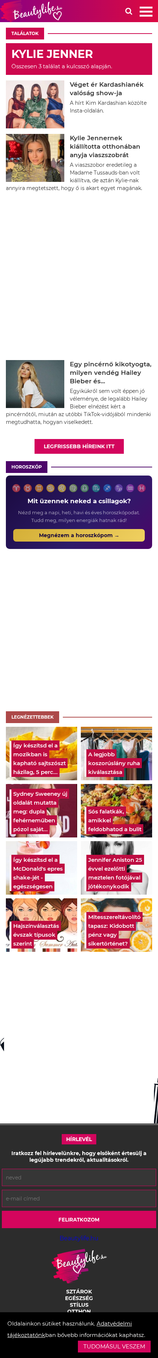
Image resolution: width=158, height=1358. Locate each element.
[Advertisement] (79, 277)
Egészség (79, 1298)
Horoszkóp (26, 467)
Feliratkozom (79, 1220)
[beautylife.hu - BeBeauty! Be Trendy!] (31, 11)
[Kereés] (128, 11)
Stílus (79, 1305)
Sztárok (79, 1291)
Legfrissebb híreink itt (79, 446)
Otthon (79, 1311)
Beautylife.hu (79, 1238)
